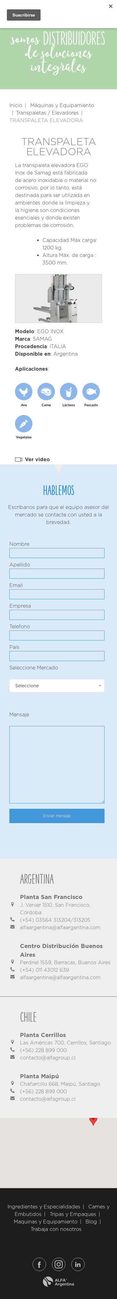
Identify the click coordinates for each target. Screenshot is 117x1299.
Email (16, 585)
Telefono (19, 627)
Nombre (19, 544)
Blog (91, 1222)
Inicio (15, 105)
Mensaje (19, 715)
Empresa (20, 606)
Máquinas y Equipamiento (62, 105)
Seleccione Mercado (33, 668)
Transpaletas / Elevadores (47, 113)
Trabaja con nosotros (56, 1229)
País (14, 647)
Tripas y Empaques (73, 1214)
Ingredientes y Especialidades (43, 1207)
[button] (93, 1120)
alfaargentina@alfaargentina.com (60, 928)
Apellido (19, 565)
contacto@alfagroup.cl (48, 1058)
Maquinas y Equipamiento (45, 1222)
